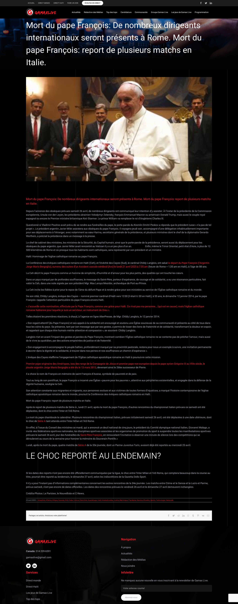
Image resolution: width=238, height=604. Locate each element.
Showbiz (146, 500)
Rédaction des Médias (133, 560)
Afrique (55, 500)
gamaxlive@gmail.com (38, 557)
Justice (116, 500)
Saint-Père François (91, 435)
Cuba (71, 500)
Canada (61, 500)
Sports (152, 500)
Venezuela (169, 500)
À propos (126, 547)
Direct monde (33, 580)
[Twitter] (28, 565)
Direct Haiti (32, 587)
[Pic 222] (119, 129)
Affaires (49, 500)
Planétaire (132, 500)
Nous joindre (128, 566)
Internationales (107, 500)
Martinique (124, 500)
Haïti (99, 500)
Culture (76, 500)
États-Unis (83, 500)
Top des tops (33, 599)
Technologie (160, 500)
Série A (42, 421)
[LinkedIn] (34, 565)
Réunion (140, 500)
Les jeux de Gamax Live (39, 593)
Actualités (41, 500)
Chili (66, 500)
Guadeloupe (92, 500)
